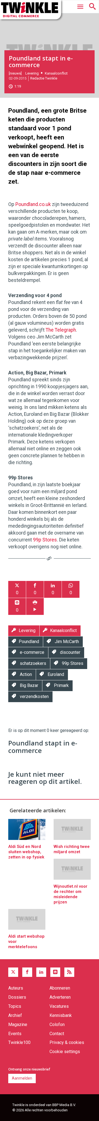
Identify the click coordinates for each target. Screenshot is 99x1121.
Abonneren (60, 988)
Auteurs (15, 988)
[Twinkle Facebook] (27, 972)
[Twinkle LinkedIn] (41, 972)
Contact (57, 1033)
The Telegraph (61, 330)
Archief (15, 1015)
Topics (14, 1006)
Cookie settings (65, 1051)
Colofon (57, 1024)
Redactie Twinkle (43, 78)
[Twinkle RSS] (69, 972)
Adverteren (60, 997)
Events (14, 1033)
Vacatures (59, 1006)
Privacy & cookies (67, 1042)
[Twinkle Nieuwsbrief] (55, 972)
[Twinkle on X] (13, 972)
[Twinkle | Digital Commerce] (30, 9)
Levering (32, 73)
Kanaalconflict (56, 73)
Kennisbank (61, 1015)
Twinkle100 (19, 1042)
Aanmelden (22, 1078)
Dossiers (17, 997)
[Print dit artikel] (35, 606)
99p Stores (45, 540)
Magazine (17, 1024)
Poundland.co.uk (33, 204)
